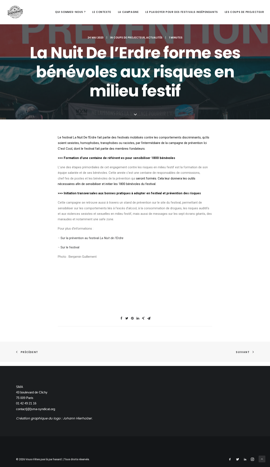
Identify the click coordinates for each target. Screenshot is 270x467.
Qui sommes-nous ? (70, 12)
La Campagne (128, 12)
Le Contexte (101, 12)
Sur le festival (70, 247)
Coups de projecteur (129, 37)
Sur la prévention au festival (92, 238)
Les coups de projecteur (244, 12)
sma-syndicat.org (43, 409)
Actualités (154, 37)
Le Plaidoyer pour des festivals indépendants (181, 12)
